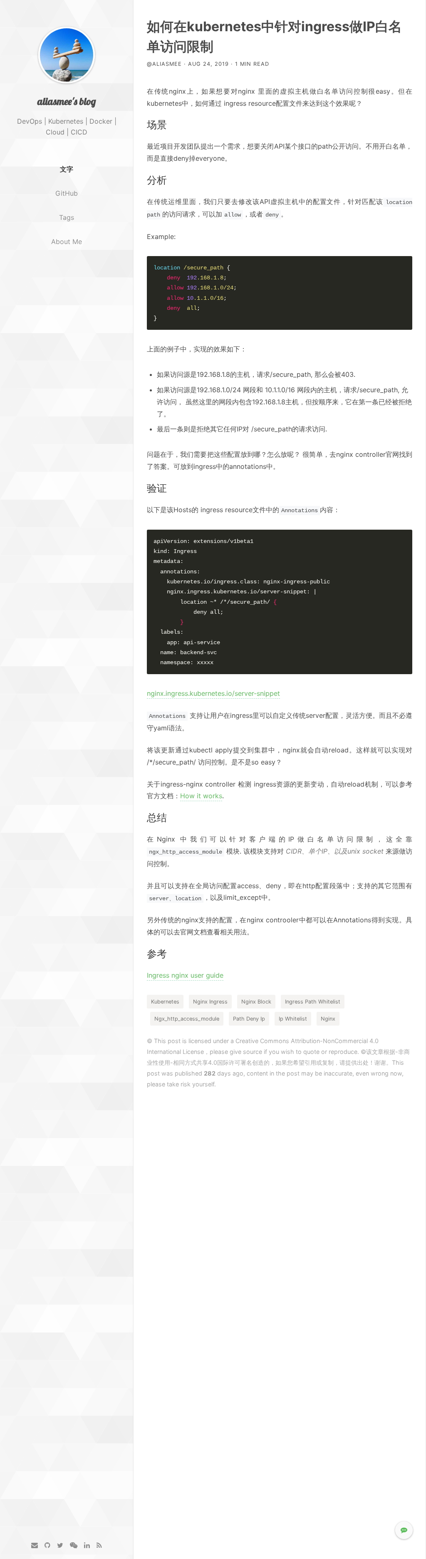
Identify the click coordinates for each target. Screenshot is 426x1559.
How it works (201, 796)
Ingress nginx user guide (185, 975)
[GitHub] (47, 1546)
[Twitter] (60, 1546)
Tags (66, 217)
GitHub (66, 193)
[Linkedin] (87, 1546)
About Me (66, 241)
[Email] (34, 1546)
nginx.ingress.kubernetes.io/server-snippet (213, 693)
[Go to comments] (404, 1530)
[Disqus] (279, 1207)
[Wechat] (73, 1546)
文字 (66, 169)
